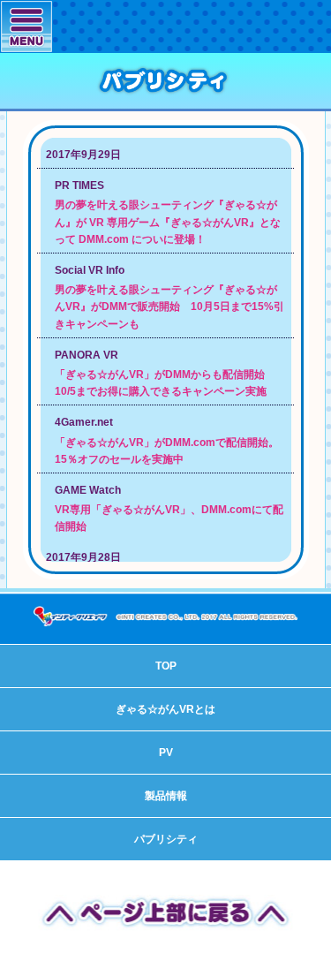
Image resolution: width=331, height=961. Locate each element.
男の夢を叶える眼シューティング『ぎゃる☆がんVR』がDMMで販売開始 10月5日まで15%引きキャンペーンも (169, 306)
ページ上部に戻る (165, 911)
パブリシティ (166, 839)
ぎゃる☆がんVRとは (165, 709)
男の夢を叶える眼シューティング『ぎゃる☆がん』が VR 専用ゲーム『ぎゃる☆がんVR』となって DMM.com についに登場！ (168, 222)
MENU (26, 25)
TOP (166, 666)
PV (166, 752)
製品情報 (166, 796)
